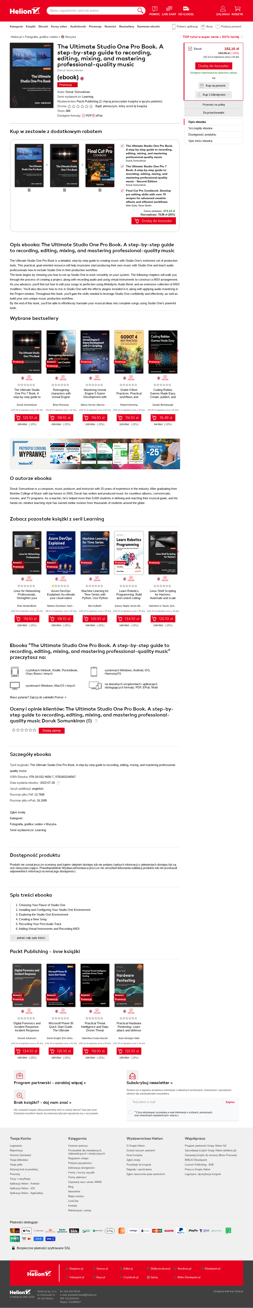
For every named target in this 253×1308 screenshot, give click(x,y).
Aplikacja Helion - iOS (22, 1188)
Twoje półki (16, 1164)
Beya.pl (100, 1277)
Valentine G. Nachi (159, 606)
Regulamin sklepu (78, 1158)
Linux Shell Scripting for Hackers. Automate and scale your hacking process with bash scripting (163, 598)
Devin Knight (54, 1038)
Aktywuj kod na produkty (24, 1169)
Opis (197, 122)
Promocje (95, 26)
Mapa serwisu (76, 1196)
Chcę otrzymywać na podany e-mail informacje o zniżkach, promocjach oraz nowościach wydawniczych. (173, 1113)
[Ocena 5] (86, 106)
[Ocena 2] (73, 106)
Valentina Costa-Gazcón (95, 1038)
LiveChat (73, 1200)
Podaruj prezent (231, 26)
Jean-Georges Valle (129, 1038)
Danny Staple (122, 606)
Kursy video (59, 26)
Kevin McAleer (138, 606)
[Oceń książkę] (80, 106)
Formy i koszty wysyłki (81, 1172)
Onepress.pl (76, 1268)
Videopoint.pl (76, 1277)
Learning (87, 96)
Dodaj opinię (52, 730)
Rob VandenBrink (26, 606)
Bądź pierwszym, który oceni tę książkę (121, 106)
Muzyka (51, 824)
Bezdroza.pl (184, 1268)
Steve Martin (145, 205)
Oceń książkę (134, 1155)
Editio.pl (128, 1268)
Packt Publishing (87, 101)
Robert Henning (129, 405)
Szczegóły (200, 128)
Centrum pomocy (78, 1145)
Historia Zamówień (20, 1155)
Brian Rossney (61, 405)
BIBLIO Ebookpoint (196, 1159)
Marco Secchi (88, 405)
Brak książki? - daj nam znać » (43, 1102)
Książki (31, 26)
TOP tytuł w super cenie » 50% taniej (211, 37)
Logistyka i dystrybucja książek (203, 1174)
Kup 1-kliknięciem (214, 94)
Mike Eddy (131, 205)
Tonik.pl (239, 1291)
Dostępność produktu (202, 134)
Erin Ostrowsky (70, 1038)
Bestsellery (126, 26)
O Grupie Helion (135, 1145)
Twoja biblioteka (19, 1159)
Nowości (110, 26)
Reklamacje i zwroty (79, 1210)
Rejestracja (16, 1150)
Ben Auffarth (94, 606)
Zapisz (230, 1102)
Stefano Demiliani (56, 606)
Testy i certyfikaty (20, 1178)
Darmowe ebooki (148, 26)
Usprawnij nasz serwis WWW (85, 1182)
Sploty (154, 1277)
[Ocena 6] (91, 106)
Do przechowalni (213, 112)
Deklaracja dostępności (81, 1167)
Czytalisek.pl (131, 1277)
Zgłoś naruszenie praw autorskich (145, 1174)
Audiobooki (78, 26)
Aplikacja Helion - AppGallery (26, 1193)
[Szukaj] (140, 11)
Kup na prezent (215, 85)
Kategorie (16, 26)
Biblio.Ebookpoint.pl (189, 1277)
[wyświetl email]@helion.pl (82, 1295)
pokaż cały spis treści (31, 937)
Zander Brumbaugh (162, 405)
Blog (70, 1186)
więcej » (174, 1115)
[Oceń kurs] (24, 730)
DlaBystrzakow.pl (160, 1268)
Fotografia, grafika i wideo (26, 824)
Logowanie (16, 1145)
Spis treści (200, 140)
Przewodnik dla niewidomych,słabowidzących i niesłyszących (86, 1152)
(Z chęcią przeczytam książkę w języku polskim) (130, 101)
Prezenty (15, 1174)
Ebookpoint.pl (212, 1268)
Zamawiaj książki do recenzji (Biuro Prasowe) (211, 1155)
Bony (209, 26)
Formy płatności (77, 1177)
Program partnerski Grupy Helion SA (206, 1145)
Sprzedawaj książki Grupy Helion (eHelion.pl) (210, 1150)
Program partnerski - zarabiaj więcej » (50, 1082)
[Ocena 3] (78, 106)
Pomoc (59, 697)
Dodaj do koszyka (213, 66)
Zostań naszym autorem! (140, 1150)
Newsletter (74, 1191)
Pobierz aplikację (187, 26)
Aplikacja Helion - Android (24, 1183)
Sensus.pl (102, 1268)
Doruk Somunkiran (78, 92)
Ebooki (43, 26)
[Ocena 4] (82, 106)
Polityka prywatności (80, 1163)
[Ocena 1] (69, 106)
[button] (177, 350)
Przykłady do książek (138, 1164)
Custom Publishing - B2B (199, 1164)
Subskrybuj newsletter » (149, 1082)
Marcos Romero (105, 405)
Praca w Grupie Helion (197, 1169)
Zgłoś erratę (17, 812)
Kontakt (72, 1205)
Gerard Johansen (27, 1038)
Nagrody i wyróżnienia (139, 1169)
